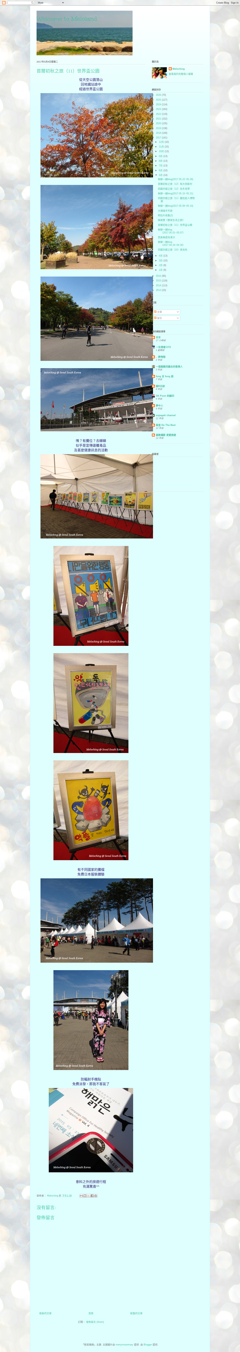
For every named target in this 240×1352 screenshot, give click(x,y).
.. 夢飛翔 (160, 356)
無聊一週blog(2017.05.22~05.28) (175, 179)
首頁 (90, 1313)
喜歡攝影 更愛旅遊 (166, 435)
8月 (161, 160)
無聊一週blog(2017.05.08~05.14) (175, 205)
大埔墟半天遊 (165, 210)
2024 (159, 104)
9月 (161, 156)
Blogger (148, 1344)
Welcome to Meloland (67, 19)
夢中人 (159, 405)
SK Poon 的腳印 (165, 395)
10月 (162, 151)
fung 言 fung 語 (164, 376)
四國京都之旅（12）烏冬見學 (174, 188)
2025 (159, 99)
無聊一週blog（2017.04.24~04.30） (171, 243)
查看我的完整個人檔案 (181, 74)
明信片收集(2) (165, 215)
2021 (159, 118)
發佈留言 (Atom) (95, 1322)
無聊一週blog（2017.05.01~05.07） (171, 231)
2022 (159, 114)
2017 (159, 137)
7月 (161, 165)
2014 (159, 285)
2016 (159, 275)
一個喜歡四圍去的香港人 (169, 366)
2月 (161, 265)
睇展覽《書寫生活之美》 (171, 220)
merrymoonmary (124, 1344)
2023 (159, 109)
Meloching (178, 68)
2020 (159, 123)
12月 (162, 142)
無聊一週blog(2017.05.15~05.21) (175, 193)
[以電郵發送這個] (81, 1196)
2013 (159, 290)
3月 (161, 260)
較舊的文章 (136, 1313)
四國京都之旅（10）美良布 (172, 249)
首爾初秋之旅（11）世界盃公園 (175, 225)
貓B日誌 (160, 386)
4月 (161, 255)
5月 (161, 175)
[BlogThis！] (85, 1196)
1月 (161, 269)
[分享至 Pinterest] (96, 1196)
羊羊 (158, 337)
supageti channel (166, 415)
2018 (159, 133)
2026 (159, 94)
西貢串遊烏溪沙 (166, 237)
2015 (159, 280)
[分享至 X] (88, 1196)
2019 (159, 128)
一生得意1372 (163, 347)
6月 (161, 170)
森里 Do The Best (166, 425)
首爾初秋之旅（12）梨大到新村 (175, 183)
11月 (162, 146)
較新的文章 (45, 1313)
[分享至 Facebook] (92, 1196)
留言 (159, 318)
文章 (159, 311)
